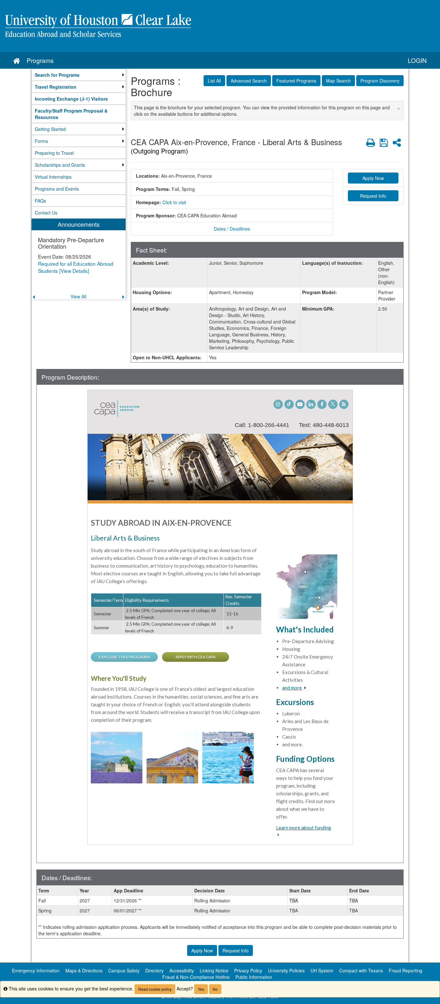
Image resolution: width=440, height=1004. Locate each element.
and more (292, 688)
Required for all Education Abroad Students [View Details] (75, 267)
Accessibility (181, 970)
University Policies (286, 970)
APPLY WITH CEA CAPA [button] (195, 656)
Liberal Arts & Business (125, 538)
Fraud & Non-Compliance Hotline (196, 977)
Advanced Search (249, 80)
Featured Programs (296, 80)
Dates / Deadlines (232, 228)
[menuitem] (79, 75)
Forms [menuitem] (41, 141)
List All (214, 80)
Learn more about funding (303, 827)
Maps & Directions (83, 970)
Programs (40, 60)
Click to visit (174, 202)
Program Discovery (379, 80)
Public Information (253, 977)
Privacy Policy (248, 970)
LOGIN (417, 60)
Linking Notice (214, 970)
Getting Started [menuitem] (50, 129)
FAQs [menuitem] (40, 200)
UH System (322, 970)
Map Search (338, 80)
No (215, 989)
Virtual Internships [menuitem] (53, 177)
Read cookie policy (155, 989)
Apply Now (373, 178)
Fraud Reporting (405, 970)
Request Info (373, 196)
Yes (201, 989)
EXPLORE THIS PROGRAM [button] (124, 656)
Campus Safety (123, 970)
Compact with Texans (361, 970)
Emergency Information (36, 970)
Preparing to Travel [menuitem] (54, 153)
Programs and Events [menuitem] (57, 188)
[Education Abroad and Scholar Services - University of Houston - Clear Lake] (220, 26)
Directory (154, 970)
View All (78, 296)
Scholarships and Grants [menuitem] (60, 165)
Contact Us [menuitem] (46, 212)
